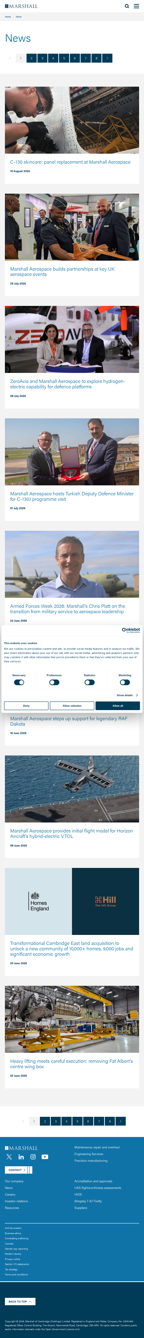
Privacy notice (12, 1259)
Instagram (33, 1157)
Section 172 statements (17, 1264)
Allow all (118, 705)
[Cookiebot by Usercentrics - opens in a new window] (124, 630)
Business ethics (13, 1233)
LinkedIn (21, 1157)
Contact (15, 1170)
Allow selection (72, 705)
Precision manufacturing (90, 1160)
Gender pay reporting (16, 1248)
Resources (12, 1207)
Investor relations (16, 1201)
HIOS (78, 1194)
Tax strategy (11, 1269)
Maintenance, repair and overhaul (97, 1147)
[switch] (54, 682)
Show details (125, 695)
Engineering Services (88, 1154)
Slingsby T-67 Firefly (88, 1201)
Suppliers (80, 1207)
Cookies (9, 1243)
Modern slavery (13, 1253)
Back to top (18, 1301)
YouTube (45, 1157)
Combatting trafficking (16, 1238)
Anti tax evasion (13, 1228)
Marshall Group (24, 6)
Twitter (9, 1157)
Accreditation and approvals (93, 1181)
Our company (14, 1181)
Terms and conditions (16, 1274)
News (9, 1187)
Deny (26, 705)
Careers (10, 1194)
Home (8, 16)
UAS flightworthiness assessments (97, 1187)
